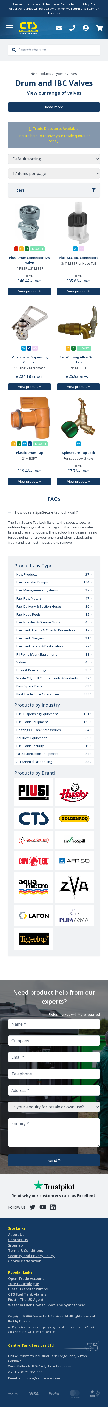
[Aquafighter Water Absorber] (33, 840)
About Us (16, 1234)
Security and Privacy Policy (31, 1255)
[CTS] (33, 818)
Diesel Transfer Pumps (28, 1289)
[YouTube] (42, 1207)
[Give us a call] (72, 27)
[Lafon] (33, 915)
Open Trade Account (26, 1278)
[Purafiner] (74, 915)
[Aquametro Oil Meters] (33, 887)
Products (44, 73)
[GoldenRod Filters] (74, 818)
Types (59, 73)
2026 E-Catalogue (23, 1283)
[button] (9, 27)
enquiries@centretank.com (39, 1378)
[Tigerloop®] (33, 938)
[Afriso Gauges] (74, 861)
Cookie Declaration (24, 1261)
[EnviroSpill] (74, 840)
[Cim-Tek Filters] (33, 860)
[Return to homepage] (28, 28)
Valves (72, 73)
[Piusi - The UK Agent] (33, 792)
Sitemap (15, 1245)
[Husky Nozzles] (74, 792)
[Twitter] (32, 1207)
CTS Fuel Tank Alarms (27, 1294)
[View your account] (86, 27)
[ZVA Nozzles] (74, 887)
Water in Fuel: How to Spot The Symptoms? (46, 1305)
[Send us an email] (59, 27)
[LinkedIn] (53, 1207)
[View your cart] (99, 28)
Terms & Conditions (25, 1250)
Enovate (24, 1321)
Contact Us (18, 1239)
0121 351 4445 (33, 1372)
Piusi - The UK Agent (26, 1299)
